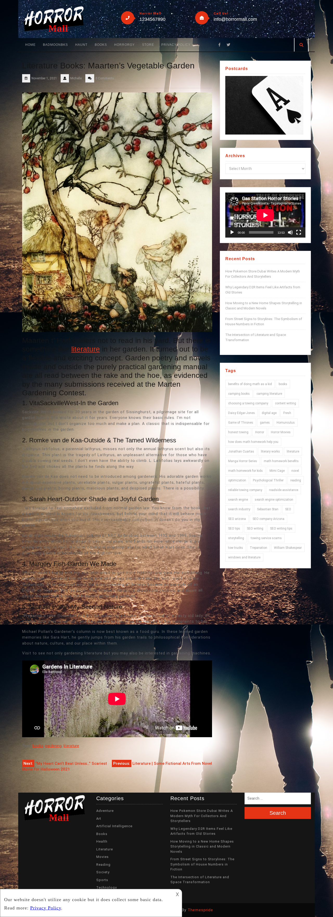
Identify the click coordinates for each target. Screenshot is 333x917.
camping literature (269, 394)
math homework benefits (281, 461)
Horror (259, 432)
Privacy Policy (176, 45)
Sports (102, 880)
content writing (285, 403)
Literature (104, 849)
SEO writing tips (281, 528)
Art (98, 818)
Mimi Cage (277, 471)
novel (295, 471)
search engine (238, 499)
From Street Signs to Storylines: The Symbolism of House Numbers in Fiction (202, 864)
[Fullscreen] (298, 232)
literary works (270, 451)
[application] (265, 215)
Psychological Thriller (268, 480)
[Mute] (290, 232)
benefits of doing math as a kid (250, 384)
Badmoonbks (55, 45)
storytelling (236, 538)
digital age (269, 413)
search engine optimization (274, 499)
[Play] (232, 232)
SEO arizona (237, 519)
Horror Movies (281, 432)
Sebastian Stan (267, 509)
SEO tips (234, 528)
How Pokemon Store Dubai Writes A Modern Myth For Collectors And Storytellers (201, 816)
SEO (288, 509)
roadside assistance (283, 490)
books (38, 745)
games (265, 422)
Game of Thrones (240, 422)
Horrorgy (124, 45)
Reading (103, 865)
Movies (102, 857)
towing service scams (266, 538)
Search (278, 813)
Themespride (200, 910)
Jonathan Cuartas (241, 451)
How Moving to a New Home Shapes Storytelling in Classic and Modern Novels (202, 846)
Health (101, 841)
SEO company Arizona (268, 519)
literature (85, 349)
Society (103, 872)
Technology (106, 887)
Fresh (287, 413)
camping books (239, 394)
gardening (53, 745)
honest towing (238, 432)
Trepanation (258, 548)
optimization (237, 480)
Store (148, 45)
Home (30, 45)
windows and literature (244, 557)
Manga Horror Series (242, 461)
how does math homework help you (253, 442)
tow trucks (235, 548)
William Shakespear (288, 548)
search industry (239, 509)
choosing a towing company (248, 403)
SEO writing (255, 528)
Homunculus (286, 422)
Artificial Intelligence (114, 826)
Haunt (81, 45)
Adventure (105, 811)
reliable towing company (245, 490)
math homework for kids (245, 471)
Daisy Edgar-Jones (241, 413)
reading (295, 480)
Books (101, 45)
